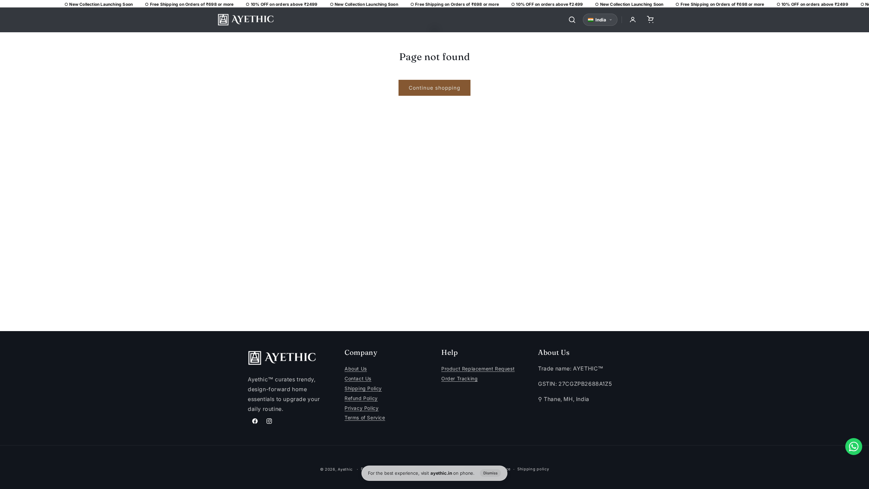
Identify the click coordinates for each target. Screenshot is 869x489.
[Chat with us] (853, 446)
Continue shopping (434, 88)
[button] (650, 19)
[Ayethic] (245, 20)
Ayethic (345, 469)
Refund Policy (361, 398)
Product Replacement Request (478, 369)
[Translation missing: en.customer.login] (633, 19)
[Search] (572, 19)
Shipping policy (533, 469)
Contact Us (358, 378)
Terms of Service (365, 418)
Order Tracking (459, 378)
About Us (356, 369)
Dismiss (490, 473)
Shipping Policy (363, 388)
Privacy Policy (361, 408)
